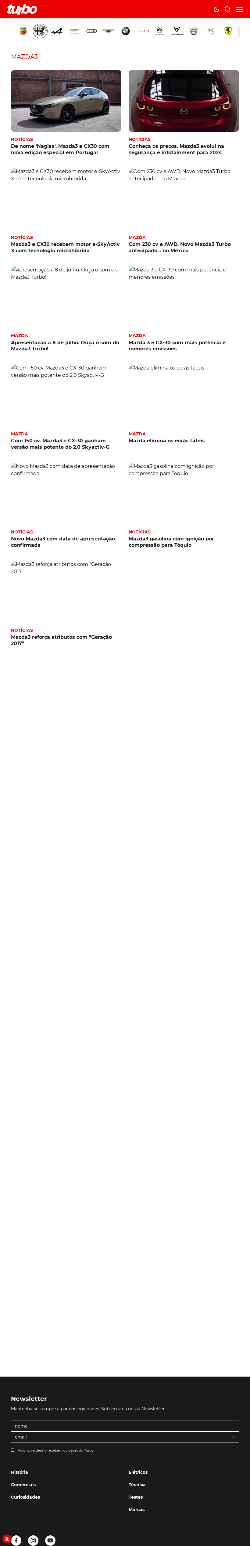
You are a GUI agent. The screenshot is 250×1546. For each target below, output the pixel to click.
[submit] (234, 1437)
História (19, 1472)
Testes (136, 1497)
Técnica (137, 1484)
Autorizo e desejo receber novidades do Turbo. (56, 1450)
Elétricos (138, 1472)
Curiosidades (25, 1497)
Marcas (137, 1509)
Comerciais (23, 1484)
